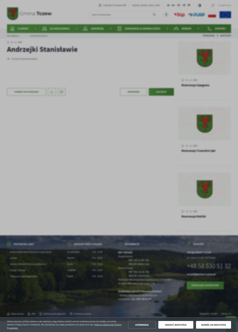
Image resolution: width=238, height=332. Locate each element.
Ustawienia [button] (142, 324)
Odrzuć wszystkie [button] (176, 324)
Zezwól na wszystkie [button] (213, 324)
